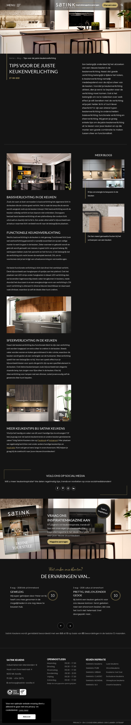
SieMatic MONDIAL (94, 680)
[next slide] (70, 625)
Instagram (53, 440)
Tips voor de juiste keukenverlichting (39, 58)
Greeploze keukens (115, 680)
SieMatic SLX (92, 684)
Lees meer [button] (23, 710)
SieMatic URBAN (93, 672)
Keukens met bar (114, 672)
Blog (19, 58)
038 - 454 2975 (16, 678)
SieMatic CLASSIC (94, 676)
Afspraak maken (110, 5)
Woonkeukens (112, 668)
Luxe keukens (112, 663)
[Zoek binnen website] (121, 5)
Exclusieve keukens (115, 676)
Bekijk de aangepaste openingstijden (61, 683)
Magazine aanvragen (59, 541)
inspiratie (11, 447)
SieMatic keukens (94, 663)
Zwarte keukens (113, 684)
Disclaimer (110, 722)
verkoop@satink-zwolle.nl (21, 682)
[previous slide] (61, 625)
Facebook (42, 440)
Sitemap (120, 722)
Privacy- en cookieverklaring (88, 722)
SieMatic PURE (92, 668)
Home (12, 58)
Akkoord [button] (26, 717)
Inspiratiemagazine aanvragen (87, 5)
